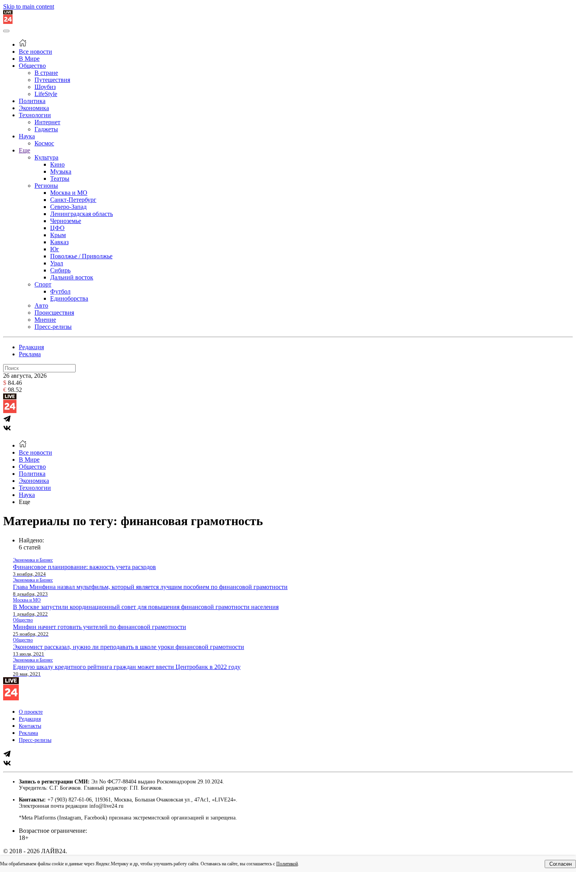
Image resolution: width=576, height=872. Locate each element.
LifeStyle (45, 94)
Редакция (31, 347)
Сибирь (60, 270)
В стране (46, 72)
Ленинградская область (81, 213)
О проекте (31, 712)
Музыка (60, 171)
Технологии (35, 115)
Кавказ (59, 242)
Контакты (30, 726)
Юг (54, 249)
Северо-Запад (68, 206)
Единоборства (69, 298)
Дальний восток (71, 277)
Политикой (287, 864)
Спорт (42, 284)
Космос (44, 143)
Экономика (34, 108)
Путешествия (52, 79)
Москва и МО (68, 192)
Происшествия (54, 312)
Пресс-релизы (53, 326)
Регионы (46, 185)
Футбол (60, 291)
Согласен (560, 864)
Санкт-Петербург (73, 199)
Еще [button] (24, 502)
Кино (57, 164)
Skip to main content (28, 6)
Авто (41, 305)
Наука (27, 136)
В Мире (29, 58)
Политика (32, 101)
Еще (24, 150)
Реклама (30, 354)
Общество (32, 65)
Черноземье (65, 221)
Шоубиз (45, 86)
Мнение (45, 319)
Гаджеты (46, 129)
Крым (58, 235)
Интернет (47, 122)
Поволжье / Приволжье (81, 256)
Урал (56, 263)
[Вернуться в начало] (8, 21)
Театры (59, 178)
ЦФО (57, 228)
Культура (46, 157)
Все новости (35, 51)
